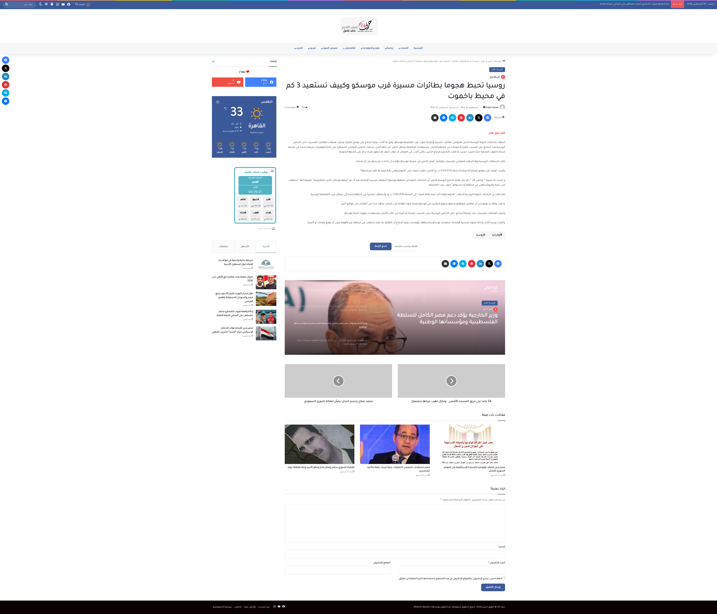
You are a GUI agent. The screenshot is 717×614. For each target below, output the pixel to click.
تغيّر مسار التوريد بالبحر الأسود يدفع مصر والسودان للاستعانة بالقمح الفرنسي (234, 297)
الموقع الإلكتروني (381, 563)
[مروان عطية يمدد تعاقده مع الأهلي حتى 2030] (266, 282)
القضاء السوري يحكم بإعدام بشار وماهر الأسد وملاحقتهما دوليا (321, 467)
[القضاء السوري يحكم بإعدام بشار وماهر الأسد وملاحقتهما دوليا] (319, 444)
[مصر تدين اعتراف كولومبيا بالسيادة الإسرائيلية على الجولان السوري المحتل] (470, 444)
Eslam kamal (492, 108)
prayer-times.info (265, 229)
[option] (395, 317)
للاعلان (237, 607)
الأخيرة (266, 246)
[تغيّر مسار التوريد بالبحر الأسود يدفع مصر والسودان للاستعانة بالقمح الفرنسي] (266, 299)
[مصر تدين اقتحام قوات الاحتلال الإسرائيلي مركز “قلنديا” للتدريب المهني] (266, 333)
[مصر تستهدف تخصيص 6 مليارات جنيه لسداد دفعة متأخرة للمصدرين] (395, 444)
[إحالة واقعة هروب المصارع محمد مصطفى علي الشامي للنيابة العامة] (266, 317)
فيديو (313, 48)
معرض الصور (330, 48)
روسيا (480, 235)
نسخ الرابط (381, 246)
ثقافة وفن (350, 48)
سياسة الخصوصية (222, 607)
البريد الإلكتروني (496, 563)
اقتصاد (404, 48)
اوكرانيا (496, 235)
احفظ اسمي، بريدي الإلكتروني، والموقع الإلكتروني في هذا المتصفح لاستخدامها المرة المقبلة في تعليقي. (450, 579)
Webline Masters (422, 607)
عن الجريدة (263, 607)
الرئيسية (418, 48)
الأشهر (245, 246)
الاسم (501, 547)
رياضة (390, 48)
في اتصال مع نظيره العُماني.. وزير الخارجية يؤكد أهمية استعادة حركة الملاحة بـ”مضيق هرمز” (443, 319)
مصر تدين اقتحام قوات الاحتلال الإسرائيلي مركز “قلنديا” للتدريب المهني (633, 4)
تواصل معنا (250, 607)
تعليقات (223, 246)
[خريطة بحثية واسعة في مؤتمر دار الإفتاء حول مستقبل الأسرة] (266, 266)
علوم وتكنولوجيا (371, 48)
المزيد (300, 48)
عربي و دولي (486, 61)
